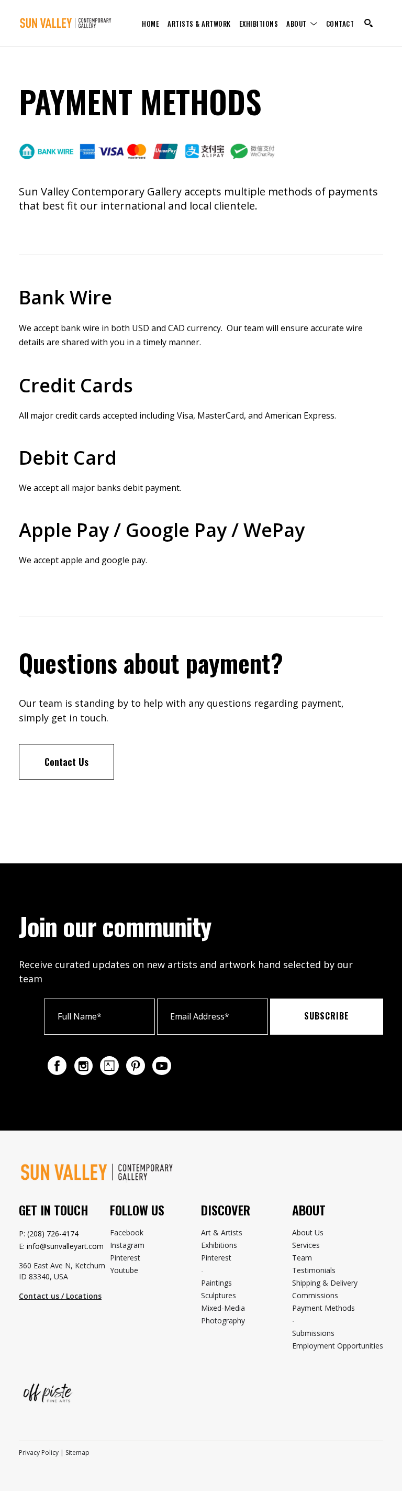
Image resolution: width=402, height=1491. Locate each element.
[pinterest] (135, 1065)
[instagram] (83, 1065)
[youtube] (161, 1065)
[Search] (368, 23)
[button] (302, 23)
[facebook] (57, 1065)
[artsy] (109, 1065)
